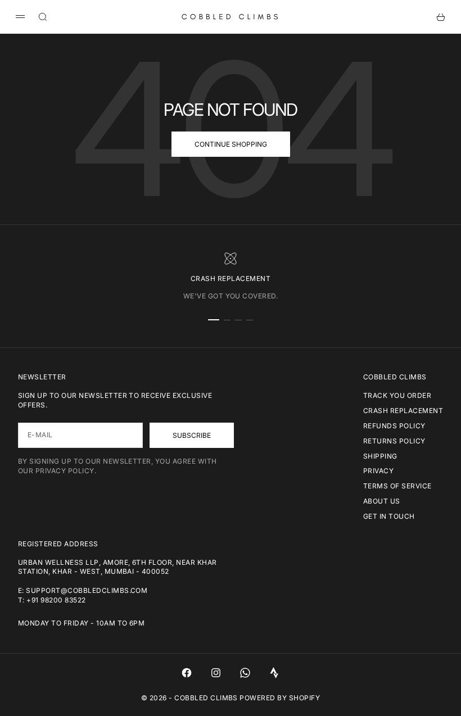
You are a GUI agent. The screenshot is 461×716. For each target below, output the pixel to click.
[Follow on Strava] (274, 672)
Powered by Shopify (279, 698)
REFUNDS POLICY (394, 426)
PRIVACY (378, 470)
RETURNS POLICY (394, 441)
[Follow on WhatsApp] (245, 672)
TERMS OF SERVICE (397, 486)
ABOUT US (381, 501)
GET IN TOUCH (389, 516)
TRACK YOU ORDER (397, 395)
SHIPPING (380, 456)
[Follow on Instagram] (216, 672)
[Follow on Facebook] (186, 672)
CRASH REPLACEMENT (403, 410)
